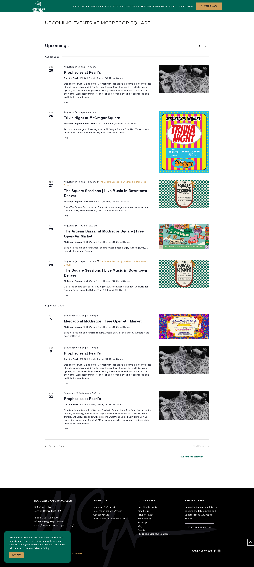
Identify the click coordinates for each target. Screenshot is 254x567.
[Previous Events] (199, 46)
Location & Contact (104, 507)
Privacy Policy (145, 514)
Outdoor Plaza (101, 514)
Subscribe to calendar (192, 456)
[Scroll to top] (251, 542)
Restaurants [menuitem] (80, 6)
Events (141, 530)
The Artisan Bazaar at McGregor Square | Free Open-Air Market (104, 234)
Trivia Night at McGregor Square (92, 117)
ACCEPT (16, 555)
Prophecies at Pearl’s (82, 72)
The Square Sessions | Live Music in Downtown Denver (105, 193)
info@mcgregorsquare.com (49, 521)
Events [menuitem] (117, 6)
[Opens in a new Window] (214, 551)
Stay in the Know (199, 527)
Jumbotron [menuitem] (131, 6)
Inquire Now (209, 6)
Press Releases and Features (109, 518)
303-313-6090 (50, 517)
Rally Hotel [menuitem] (186, 6)
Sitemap (142, 522)
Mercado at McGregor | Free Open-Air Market (103, 320)
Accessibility (144, 518)
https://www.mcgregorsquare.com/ (54, 525)
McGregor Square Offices (107, 511)
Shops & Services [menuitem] (100, 6)
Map (140, 526)
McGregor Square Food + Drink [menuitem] (158, 6)
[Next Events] (205, 46)
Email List (143, 511)
